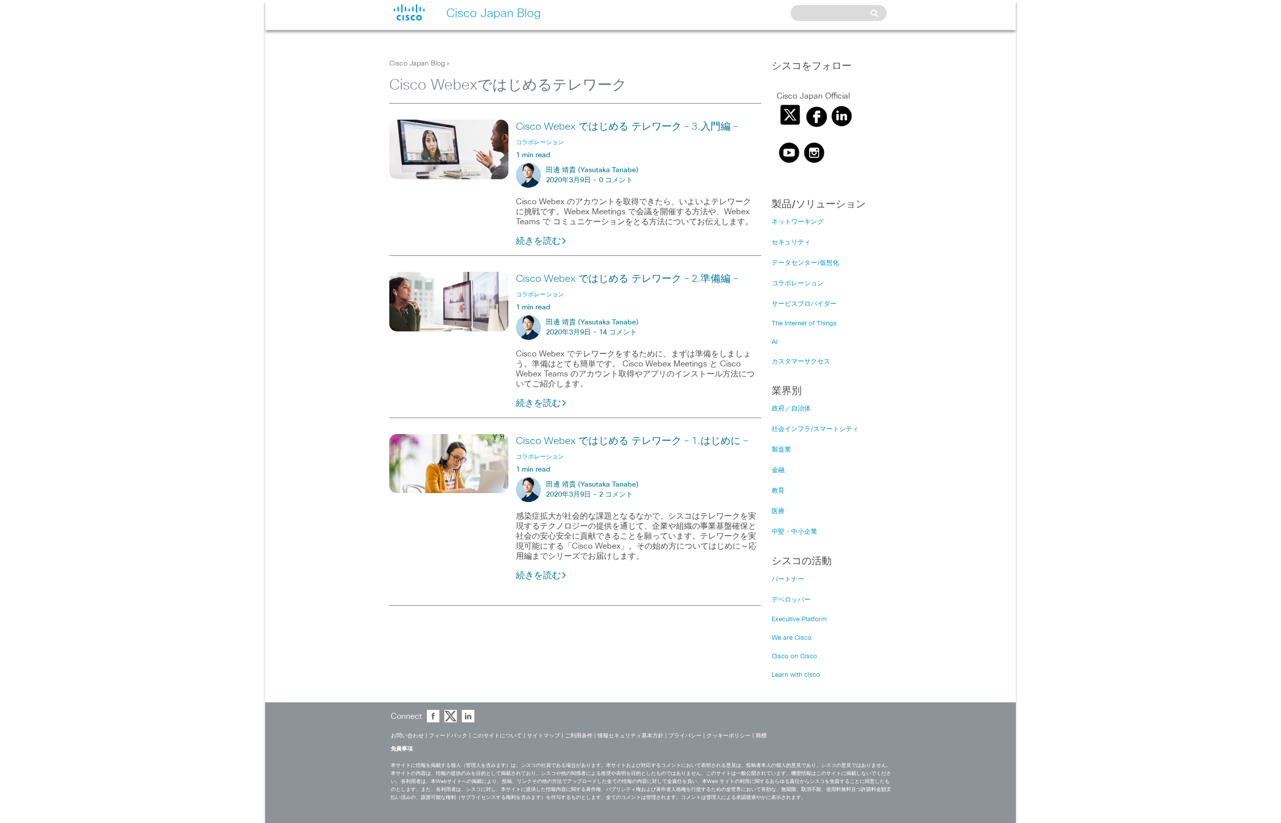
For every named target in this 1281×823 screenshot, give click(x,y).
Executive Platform (799, 619)
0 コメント (616, 180)
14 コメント (618, 332)
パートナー (788, 579)
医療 (778, 511)
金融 (778, 470)
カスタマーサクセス (801, 361)
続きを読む (538, 241)
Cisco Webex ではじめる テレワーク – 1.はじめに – (632, 441)
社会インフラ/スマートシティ (815, 429)
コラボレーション (798, 283)
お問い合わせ (407, 735)
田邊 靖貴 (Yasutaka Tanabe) (592, 170)
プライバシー (685, 735)
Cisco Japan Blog (417, 63)
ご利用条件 (578, 735)
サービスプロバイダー (804, 304)
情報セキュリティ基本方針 (630, 735)
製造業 (781, 450)
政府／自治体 (791, 408)
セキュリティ (791, 242)
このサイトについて (497, 735)
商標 (761, 735)
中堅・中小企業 (794, 532)
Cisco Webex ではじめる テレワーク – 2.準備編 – (627, 279)
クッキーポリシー (729, 735)
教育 (778, 491)
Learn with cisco (796, 675)
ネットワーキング (798, 222)
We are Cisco (792, 638)
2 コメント (616, 494)
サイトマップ (543, 735)
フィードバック (448, 735)
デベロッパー (791, 600)
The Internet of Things (804, 323)
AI (775, 342)
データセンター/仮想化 (805, 263)
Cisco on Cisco (794, 656)
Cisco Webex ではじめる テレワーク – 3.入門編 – (627, 127)
